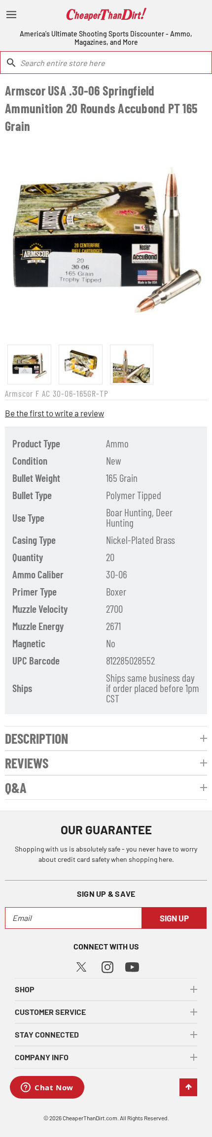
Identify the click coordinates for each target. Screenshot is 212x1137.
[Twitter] (81, 965)
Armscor (19, 393)
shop (25, 989)
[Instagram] (107, 966)
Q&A (16, 787)
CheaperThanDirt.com (90, 1117)
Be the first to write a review (54, 413)
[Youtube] (132, 966)
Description (36, 738)
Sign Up (174, 918)
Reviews (26, 763)
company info (42, 1057)
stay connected (47, 1034)
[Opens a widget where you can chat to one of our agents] (47, 1088)
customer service (50, 1011)
